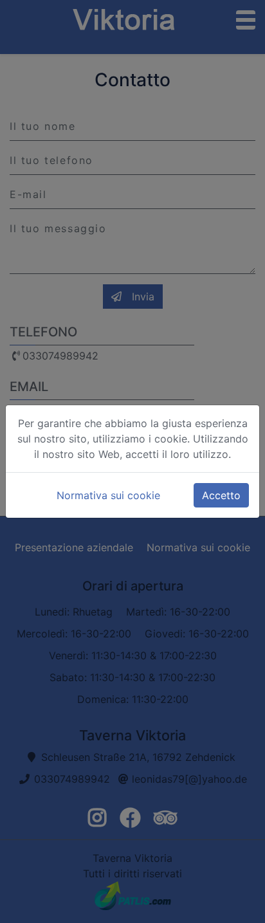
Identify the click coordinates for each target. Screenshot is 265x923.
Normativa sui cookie (108, 495)
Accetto (221, 495)
